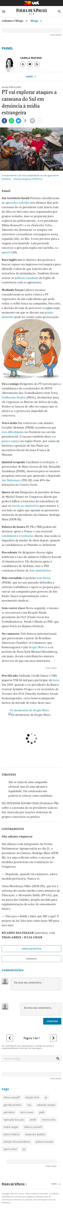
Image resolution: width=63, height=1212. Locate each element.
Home (29, 76)
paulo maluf (10, 1149)
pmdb (33, 1119)
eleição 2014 (32, 1097)
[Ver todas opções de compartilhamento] (25, 121)
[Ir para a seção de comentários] (32, 120)
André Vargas (11, 1127)
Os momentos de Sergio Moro (28, 710)
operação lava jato (14, 1119)
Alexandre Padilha (35, 1134)
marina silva (49, 1119)
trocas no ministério (25, 506)
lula (29, 1105)
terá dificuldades (13, 432)
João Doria (44, 578)
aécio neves (26, 1112)
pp (24, 1149)
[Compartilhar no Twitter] (18, 120)
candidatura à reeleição (17, 536)
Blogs (35, 21)
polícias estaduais (26, 278)
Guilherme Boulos (14, 397)
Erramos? (31, 958)
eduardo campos (46, 1105)
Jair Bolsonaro (11, 480)
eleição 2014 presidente (17, 1141)
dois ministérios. (40, 570)
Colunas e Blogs (12, 21)
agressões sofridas (17, 202)
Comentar (52, 1021)
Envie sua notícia (31, 948)
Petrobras (9, 1112)
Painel (7, 48)
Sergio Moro (37, 647)
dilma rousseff (12, 1097)
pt (46, 1097)
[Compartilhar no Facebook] (4, 120)
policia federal (11, 1134)
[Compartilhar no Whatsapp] (11, 120)
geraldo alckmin (13, 1105)
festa (56, 680)
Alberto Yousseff (33, 1127)
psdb (41, 1112)
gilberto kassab (44, 1141)
